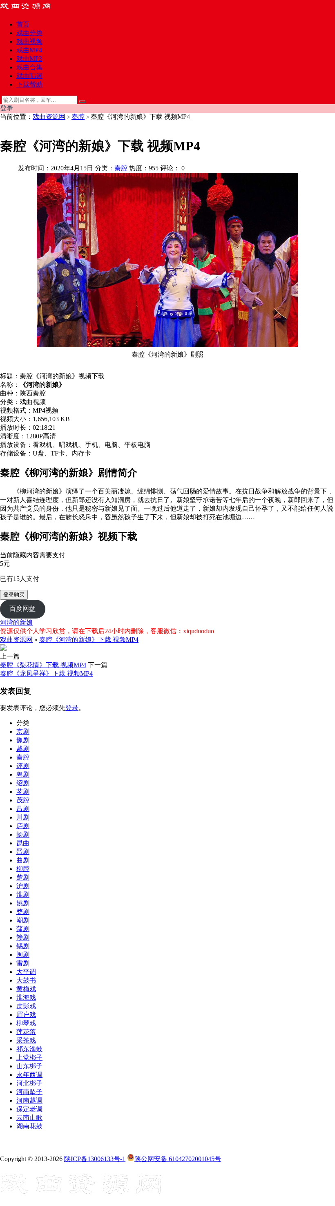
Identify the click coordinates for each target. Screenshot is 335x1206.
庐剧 (22, 825)
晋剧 (22, 851)
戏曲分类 (29, 32)
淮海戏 (26, 997)
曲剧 (22, 860)
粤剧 (22, 774)
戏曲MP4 (29, 50)
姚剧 (22, 903)
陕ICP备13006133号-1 (94, 1158)
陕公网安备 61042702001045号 (177, 1158)
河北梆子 (29, 1083)
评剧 (22, 765)
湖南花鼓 (29, 1126)
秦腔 (78, 116)
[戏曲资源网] (30, 10)
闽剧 (22, 954)
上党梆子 (29, 1057)
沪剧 (22, 885)
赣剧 (22, 937)
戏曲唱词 (29, 75)
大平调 (26, 971)
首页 (22, 24)
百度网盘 (22, 608)
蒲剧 (22, 928)
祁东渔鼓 (29, 1048)
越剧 (22, 748)
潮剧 (22, 920)
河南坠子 (29, 1091)
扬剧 (22, 834)
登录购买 (14, 595)
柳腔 (22, 868)
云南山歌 (29, 1117)
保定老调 (29, 1109)
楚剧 (22, 877)
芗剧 (22, 791)
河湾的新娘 (16, 622)
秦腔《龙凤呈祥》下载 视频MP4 (46, 673)
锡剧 (22, 945)
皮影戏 (26, 1006)
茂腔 (22, 800)
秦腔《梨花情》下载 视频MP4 (43, 664)
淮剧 (22, 894)
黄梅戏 (26, 988)
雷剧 (22, 963)
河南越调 (29, 1100)
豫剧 (22, 740)
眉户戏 (26, 1014)
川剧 (22, 817)
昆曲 (22, 843)
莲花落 (26, 1031)
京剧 (22, 731)
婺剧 (22, 911)
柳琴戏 (26, 1023)
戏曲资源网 (49, 116)
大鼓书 (26, 980)
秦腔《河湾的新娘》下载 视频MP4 (88, 639)
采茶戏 (26, 1040)
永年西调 (29, 1074)
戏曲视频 (29, 41)
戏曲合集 (29, 67)
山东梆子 (29, 1066)
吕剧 (22, 808)
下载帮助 (29, 84)
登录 (71, 707)
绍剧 (22, 782)
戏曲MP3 (29, 58)
